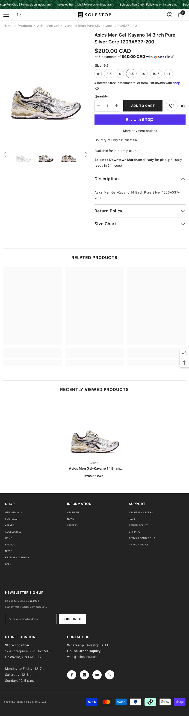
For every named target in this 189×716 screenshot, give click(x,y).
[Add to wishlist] (171, 105)
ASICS (94, 463)
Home (7, 26)
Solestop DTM (96, 645)
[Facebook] (71, 674)
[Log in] (169, 14)
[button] (4, 154)
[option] (45, 84)
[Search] (19, 15)
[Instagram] (84, 674)
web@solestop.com (82, 657)
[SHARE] (181, 105)
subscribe (72, 619)
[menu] (6, 14)
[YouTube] (97, 674)
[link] (32, 355)
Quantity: (101, 96)
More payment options (140, 131)
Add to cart (143, 106)
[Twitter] (109, 674)
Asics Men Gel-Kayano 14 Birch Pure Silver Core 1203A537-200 (94, 468)
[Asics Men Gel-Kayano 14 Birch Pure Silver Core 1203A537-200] (94, 428)
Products (25, 26)
